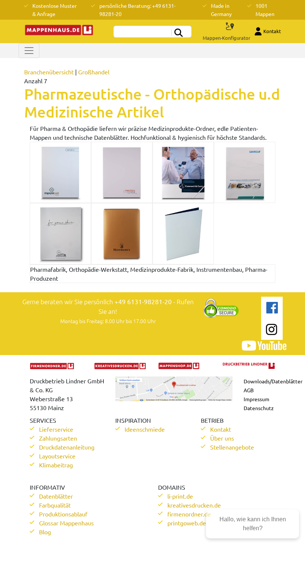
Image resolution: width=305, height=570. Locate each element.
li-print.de (180, 496)
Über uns (222, 438)
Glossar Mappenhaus (66, 522)
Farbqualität (55, 505)
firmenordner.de (189, 514)
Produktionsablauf (63, 514)
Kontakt (220, 429)
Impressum (256, 399)
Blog (45, 531)
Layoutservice (57, 456)
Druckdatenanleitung (66, 447)
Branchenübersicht (49, 71)
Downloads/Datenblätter (273, 381)
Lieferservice (56, 429)
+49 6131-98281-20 (143, 301)
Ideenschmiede (145, 429)
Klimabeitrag (56, 464)
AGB (249, 390)
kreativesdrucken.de (194, 505)
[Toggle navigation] (29, 50)
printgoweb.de (186, 522)
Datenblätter (56, 496)
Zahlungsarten (58, 438)
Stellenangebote (232, 447)
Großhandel (93, 71)
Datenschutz (259, 408)
